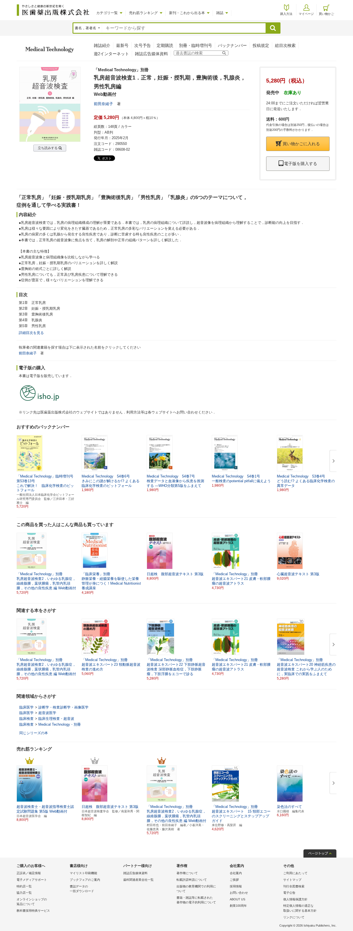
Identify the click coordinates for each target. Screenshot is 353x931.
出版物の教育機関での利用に (196, 889)
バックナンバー (232, 45)
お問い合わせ (239, 892)
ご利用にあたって (295, 873)
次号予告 (142, 45)
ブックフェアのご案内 (85, 879)
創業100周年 (238, 905)
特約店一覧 (24, 886)
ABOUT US (237, 899)
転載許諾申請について (191, 879)
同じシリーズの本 (33, 733)
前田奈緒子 (103, 104)
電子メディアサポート (32, 879)
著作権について (187, 873)
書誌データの (82, 889)
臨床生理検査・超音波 (56, 719)
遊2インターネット (111, 53)
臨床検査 (26, 719)
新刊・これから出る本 (187, 13)
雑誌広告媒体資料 (151, 53)
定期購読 (165, 45)
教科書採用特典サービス (33, 910)
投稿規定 (261, 45)
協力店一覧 (24, 892)
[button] (332, 461)
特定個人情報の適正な (300, 908)
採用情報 (236, 886)
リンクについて (293, 917)
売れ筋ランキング (143, 13)
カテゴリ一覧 (107, 13)
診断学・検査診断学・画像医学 (63, 707)
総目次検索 (285, 45)
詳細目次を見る (31, 333)
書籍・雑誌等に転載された (196, 900)
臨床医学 (26, 707)
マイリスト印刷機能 (83, 873)
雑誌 (219, 13)
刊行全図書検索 (293, 886)
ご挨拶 (234, 879)
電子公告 (289, 892)
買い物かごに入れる (301, 143)
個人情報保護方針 (295, 899)
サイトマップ (292, 879)
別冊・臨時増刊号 (195, 45)
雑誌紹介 (102, 45)
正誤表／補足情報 (29, 873)
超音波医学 (47, 713)
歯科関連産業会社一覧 (138, 879)
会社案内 (236, 873)
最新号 (122, 45)
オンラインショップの (32, 902)
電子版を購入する (300, 163)
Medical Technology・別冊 (59, 724)
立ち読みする (48, 148)
